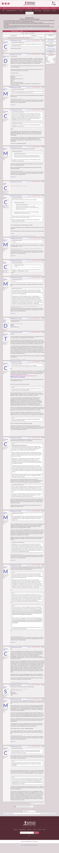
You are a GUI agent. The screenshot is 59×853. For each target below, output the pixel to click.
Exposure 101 (12, 104)
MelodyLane (30, 109)
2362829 (43, 181)
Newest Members (51, 46)
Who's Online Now (51, 40)
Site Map (39, 829)
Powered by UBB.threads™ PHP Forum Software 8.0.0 (29, 845)
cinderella (30, 238)
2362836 (43, 277)
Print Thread (5, 38)
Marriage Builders (15, 31)
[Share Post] (40, 40)
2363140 (43, 746)
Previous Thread (14, 35)
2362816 (43, 109)
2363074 (43, 361)
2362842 (43, 318)
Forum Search (51, 35)
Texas (4, 100)
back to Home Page (29, 3)
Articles (54, 10)
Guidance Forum (29, 13)
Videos (24, 8)
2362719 (43, 54)
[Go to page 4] (35, 38)
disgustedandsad (29, 40)
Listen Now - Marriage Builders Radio (53, 3)
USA (3, 52)
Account (44, 829)
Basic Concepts (38, 10)
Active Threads (31, 33)
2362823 (43, 146)
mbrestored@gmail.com (13, 27)
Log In (55, 31)
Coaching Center (29, 8)
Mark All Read (10, 813)
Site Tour (21, 10)
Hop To (15, 806)
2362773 (43, 87)
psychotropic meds (25, 394)
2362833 (43, 238)
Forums (21, 31)
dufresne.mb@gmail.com (14, 326)
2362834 (43, 260)
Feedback (15, 829)
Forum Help (47, 813)
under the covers (5, 66)
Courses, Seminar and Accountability (15, 8)
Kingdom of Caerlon (6, 193)
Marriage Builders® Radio (45, 8)
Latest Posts (51, 52)
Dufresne (30, 332)
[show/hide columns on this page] (55, 33)
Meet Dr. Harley (29, 10)
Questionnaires (36, 8)
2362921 (43, 332)
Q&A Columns (47, 10)
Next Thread (33, 35)
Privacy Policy (29, 829)
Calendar (26, 33)
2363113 (43, 647)
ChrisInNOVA (30, 54)
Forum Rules (5, 813)
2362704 (43, 40)
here (11, 590)
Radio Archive (53, 8)
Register (51, 31)
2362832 (43, 195)
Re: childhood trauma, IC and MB (15, 40)
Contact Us (42, 813)
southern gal (5, 344)
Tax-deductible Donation (11, 10)
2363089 (43, 437)
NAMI (33, 439)
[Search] (53, 33)
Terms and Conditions (22, 829)
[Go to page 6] (44, 38)
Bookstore (5, 8)
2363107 (43, 565)
